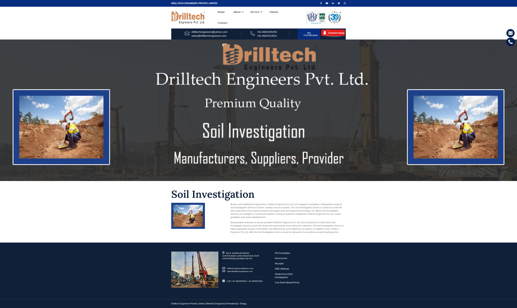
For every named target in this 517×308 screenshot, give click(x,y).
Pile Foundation (282, 253)
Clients (273, 11)
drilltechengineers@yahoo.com (209, 32)
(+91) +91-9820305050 (237, 281)
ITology (243, 303)
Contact (222, 22)
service (255, 11)
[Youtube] (327, 3)
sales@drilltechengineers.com (208, 35)
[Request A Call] (510, 41)
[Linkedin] (333, 3)
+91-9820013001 (267, 35)
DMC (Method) (282, 269)
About (237, 11)
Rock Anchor (281, 258)
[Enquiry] (510, 33)
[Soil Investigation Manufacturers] (333, 34)
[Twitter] (339, 3)
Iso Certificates (311, 34)
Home (221, 11)
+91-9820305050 (267, 32)
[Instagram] (345, 3)
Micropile (279, 263)
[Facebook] (321, 3)
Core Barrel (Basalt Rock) (287, 282)
